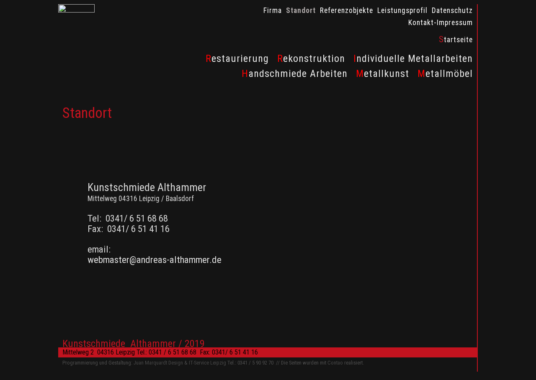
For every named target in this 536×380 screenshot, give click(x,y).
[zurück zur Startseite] (76, 10)
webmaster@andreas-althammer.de (155, 259)
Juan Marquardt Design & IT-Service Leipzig (180, 363)
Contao (335, 363)
